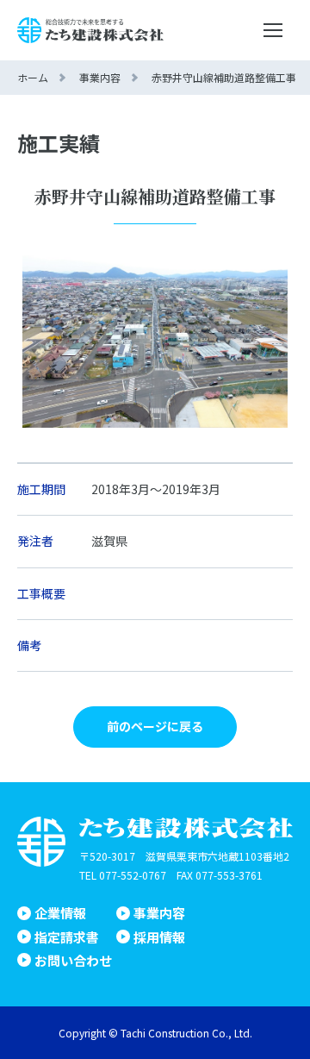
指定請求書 (66, 937)
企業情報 (60, 913)
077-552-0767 (132, 875)
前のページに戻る (155, 726)
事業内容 (159, 913)
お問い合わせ (73, 960)
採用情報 (159, 937)
